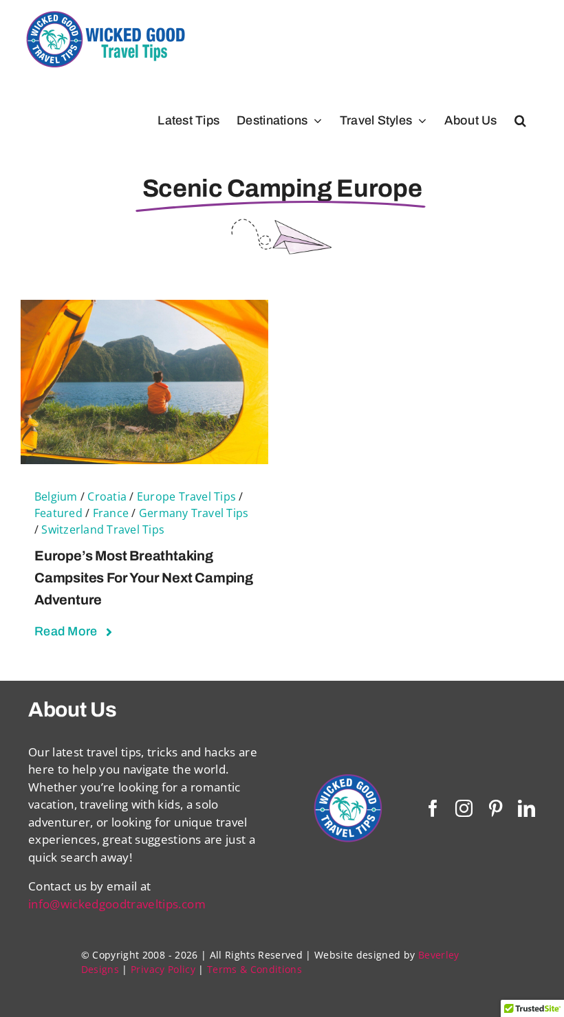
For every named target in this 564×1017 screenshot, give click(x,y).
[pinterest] (495, 808)
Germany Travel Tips (194, 513)
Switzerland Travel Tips (102, 529)
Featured (58, 513)
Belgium (56, 496)
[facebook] (433, 808)
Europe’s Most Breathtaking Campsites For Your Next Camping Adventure (143, 577)
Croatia (107, 496)
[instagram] (464, 808)
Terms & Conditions (254, 969)
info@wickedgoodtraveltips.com (117, 904)
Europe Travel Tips (186, 496)
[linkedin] (526, 808)
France (111, 513)
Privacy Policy (163, 969)
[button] (520, 120)
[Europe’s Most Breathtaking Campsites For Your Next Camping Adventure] (144, 308)
